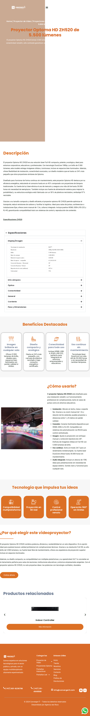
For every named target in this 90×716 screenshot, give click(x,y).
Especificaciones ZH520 (12, 219)
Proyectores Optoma (43, 21)
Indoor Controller (45, 620)
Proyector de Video (22, 21)
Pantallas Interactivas (40, 670)
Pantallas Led (41, 675)
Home (9, 21)
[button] (47, 7)
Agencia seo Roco (52, 705)
